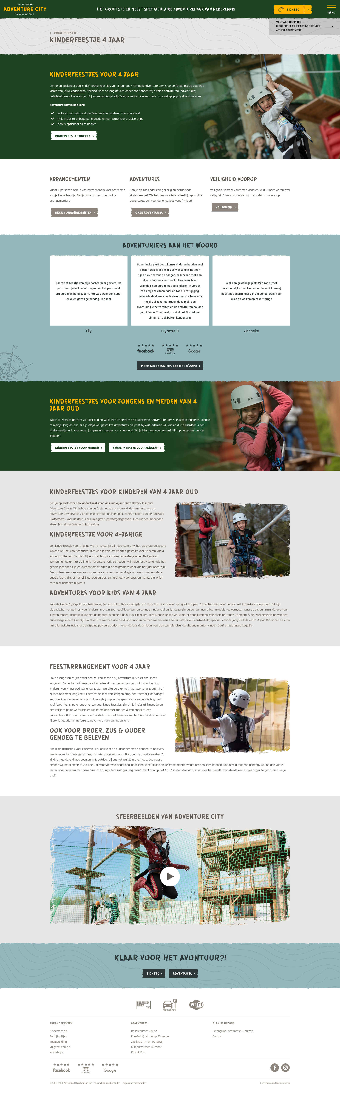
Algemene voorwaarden (134, 1083)
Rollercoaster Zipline (144, 1031)
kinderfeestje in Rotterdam (81, 524)
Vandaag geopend (298, 26)
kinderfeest (78, 91)
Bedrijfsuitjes (58, 1036)
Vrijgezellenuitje (60, 1047)
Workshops (56, 1052)
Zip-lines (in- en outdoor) (147, 1042)
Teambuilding (58, 1042)
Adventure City (25, 9)
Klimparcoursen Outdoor (146, 1047)
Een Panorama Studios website (275, 1083)
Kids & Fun (138, 1052)
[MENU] (331, 9)
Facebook (274, 1067)
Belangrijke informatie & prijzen (232, 1031)
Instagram (285, 1067)
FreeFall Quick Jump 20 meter (150, 1036)
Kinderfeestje (65, 33)
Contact (217, 1036)
